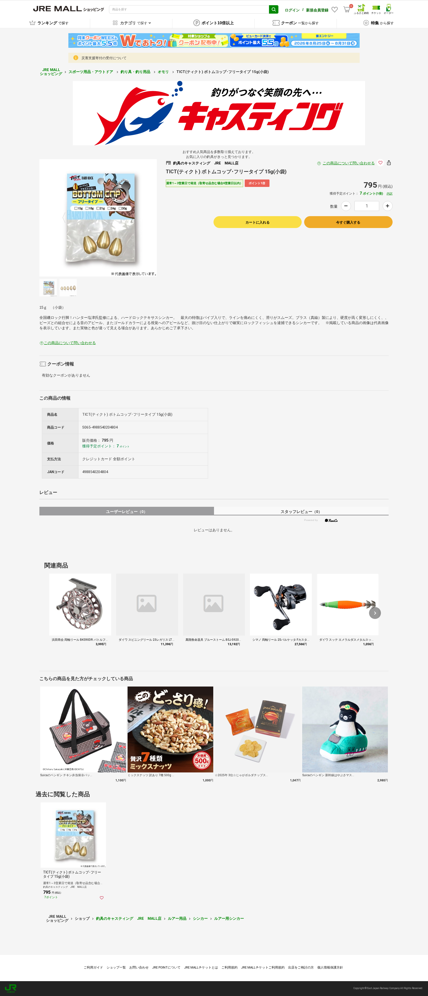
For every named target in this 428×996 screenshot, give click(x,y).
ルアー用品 (177, 918)
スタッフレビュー (301, 511)
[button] (375, 613)
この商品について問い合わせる (349, 163)
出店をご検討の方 (301, 967)
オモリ (164, 72)
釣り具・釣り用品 (136, 72)
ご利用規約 (229, 967)
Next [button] (129, 217)
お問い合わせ (139, 967)
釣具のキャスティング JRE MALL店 (128, 918)
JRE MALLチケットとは (201, 967)
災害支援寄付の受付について (104, 58)
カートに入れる (257, 222)
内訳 (390, 193)
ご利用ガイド (93, 967)
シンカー (200, 918)
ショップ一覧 (116, 967)
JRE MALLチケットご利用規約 (263, 967)
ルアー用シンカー (229, 918)
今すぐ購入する (348, 222)
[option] (98, 218)
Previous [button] (67, 217)
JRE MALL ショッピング (51, 72)
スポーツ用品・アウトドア (91, 72)
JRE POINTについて (166, 967)
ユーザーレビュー (126, 511)
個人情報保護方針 (330, 967)
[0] (346, 9)
